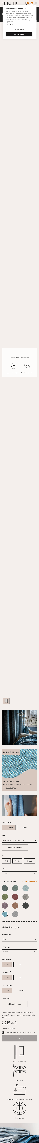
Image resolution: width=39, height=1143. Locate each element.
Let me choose (19, 29)
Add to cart (19, 1038)
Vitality (15, 905)
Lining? (16, 947)
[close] (32, 5)
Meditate (5, 914)
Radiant (25, 897)
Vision (15, 914)
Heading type (6, 934)
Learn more (9, 24)
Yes (20, 964)
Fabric (4, 869)
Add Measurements (15, 847)
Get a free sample (31, 881)
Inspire (5, 897)
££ (19, 861)
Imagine (15, 888)
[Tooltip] (9, 947)
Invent (25, 905)
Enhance (5, 888)
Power (15, 897)
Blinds (25, 827)
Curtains (10, 827)
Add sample (11, 788)
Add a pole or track (14, 1004)
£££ (30, 861)
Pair (8, 990)
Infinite (25, 888)
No (8, 964)
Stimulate (5, 905)
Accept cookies (19, 34)
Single (21, 990)
